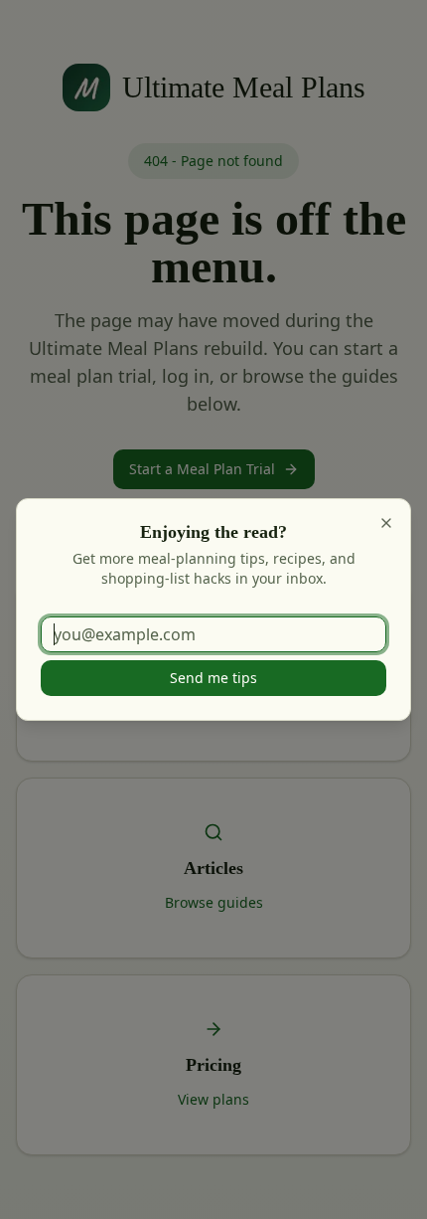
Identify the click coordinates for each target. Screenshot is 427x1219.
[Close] (386, 523)
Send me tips (213, 677)
